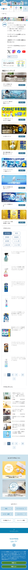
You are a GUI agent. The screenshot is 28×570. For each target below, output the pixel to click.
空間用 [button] (7, 237)
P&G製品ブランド (7, 520)
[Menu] (25, 8)
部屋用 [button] (16, 237)
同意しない (14, 566)
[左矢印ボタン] (5, 374)
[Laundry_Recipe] (14, 488)
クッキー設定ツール (12, 557)
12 (22, 374)
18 (22, 443)
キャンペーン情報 (21, 520)
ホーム (4, 13)
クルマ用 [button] (17, 245)
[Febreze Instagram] (13, 51)
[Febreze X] (8, 51)
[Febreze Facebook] (18, 51)
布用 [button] (16, 233)
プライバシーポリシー (19, 556)
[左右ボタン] (14, 378)
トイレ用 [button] (16, 241)
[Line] (14, 545)
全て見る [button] (7, 233)
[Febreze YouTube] (23, 51)
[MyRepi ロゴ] (4, 9)
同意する (14, 562)
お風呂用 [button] (7, 245)
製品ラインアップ (12, 56)
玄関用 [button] (7, 241)
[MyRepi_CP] (14, 469)
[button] (1, 3)
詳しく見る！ (22, 102)
